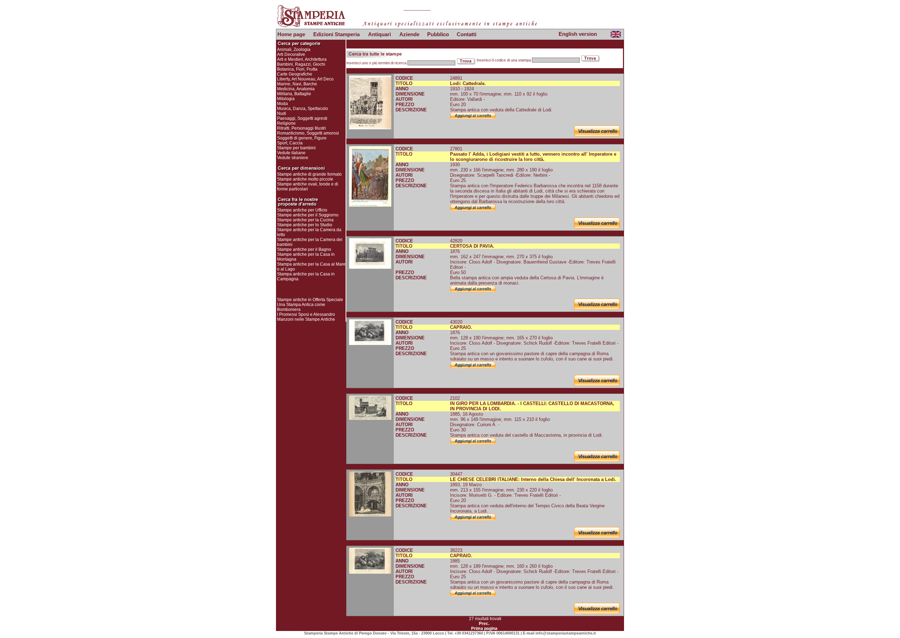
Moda (282, 103)
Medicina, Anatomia (296, 88)
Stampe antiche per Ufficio (302, 210)
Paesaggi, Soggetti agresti (302, 118)
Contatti (466, 34)
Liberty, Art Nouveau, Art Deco (305, 79)
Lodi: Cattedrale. (468, 83)
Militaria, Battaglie (294, 93)
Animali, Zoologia (293, 49)
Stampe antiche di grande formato (309, 174)
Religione (286, 123)
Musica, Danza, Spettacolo (302, 108)
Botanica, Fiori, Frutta (297, 69)
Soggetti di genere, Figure (302, 138)
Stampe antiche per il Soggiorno (308, 215)
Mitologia (286, 98)
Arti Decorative (291, 54)
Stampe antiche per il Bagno (304, 249)
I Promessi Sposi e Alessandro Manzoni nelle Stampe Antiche (306, 317)
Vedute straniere (292, 157)
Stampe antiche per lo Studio (304, 224)
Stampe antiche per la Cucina (305, 219)
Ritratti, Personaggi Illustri (301, 128)
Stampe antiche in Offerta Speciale (310, 299)
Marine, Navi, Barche (297, 84)
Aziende (409, 34)
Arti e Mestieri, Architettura (302, 59)
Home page (291, 34)
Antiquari (379, 34)
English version (578, 34)
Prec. (484, 623)
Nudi (281, 113)
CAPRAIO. (461, 327)
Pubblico (438, 34)
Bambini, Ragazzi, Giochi (301, 64)
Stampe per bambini (296, 147)
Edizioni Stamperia (336, 34)
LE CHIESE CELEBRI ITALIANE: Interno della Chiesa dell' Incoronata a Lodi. (533, 479)
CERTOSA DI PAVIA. (472, 246)
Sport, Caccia (290, 143)
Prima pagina (484, 628)
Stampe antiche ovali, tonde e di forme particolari (307, 186)
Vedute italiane (291, 152)
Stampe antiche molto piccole (305, 179)
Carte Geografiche (294, 74)
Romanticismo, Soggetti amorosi (308, 133)
